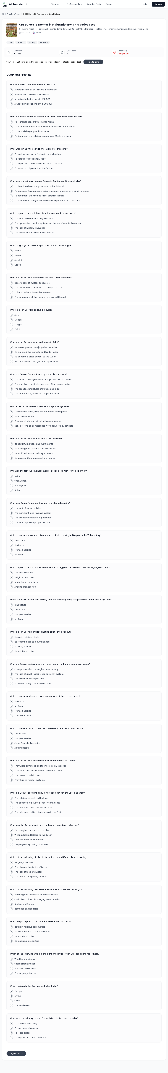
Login (144, 4)
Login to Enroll (93, 62)
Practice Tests (94, 4)
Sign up (158, 4)
